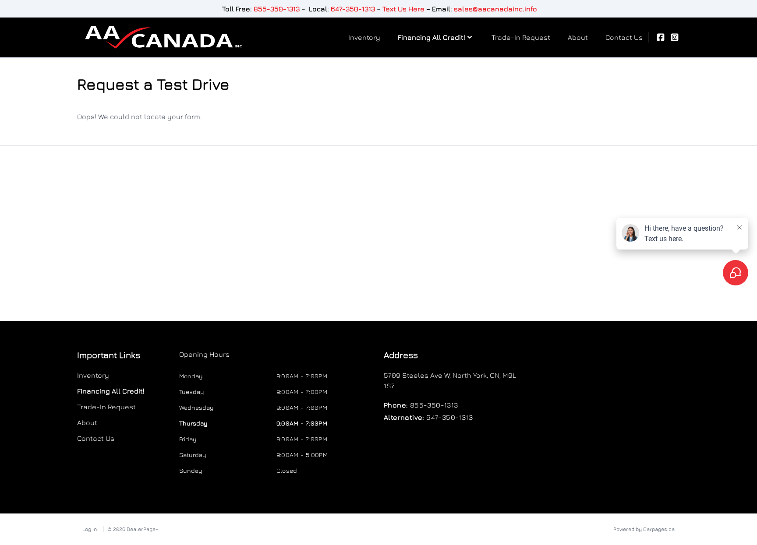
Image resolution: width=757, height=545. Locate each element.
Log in (89, 529)
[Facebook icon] (660, 37)
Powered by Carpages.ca (644, 529)
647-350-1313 (353, 9)
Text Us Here (403, 9)
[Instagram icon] (674, 37)
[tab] (204, 358)
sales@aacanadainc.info (495, 9)
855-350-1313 (277, 9)
